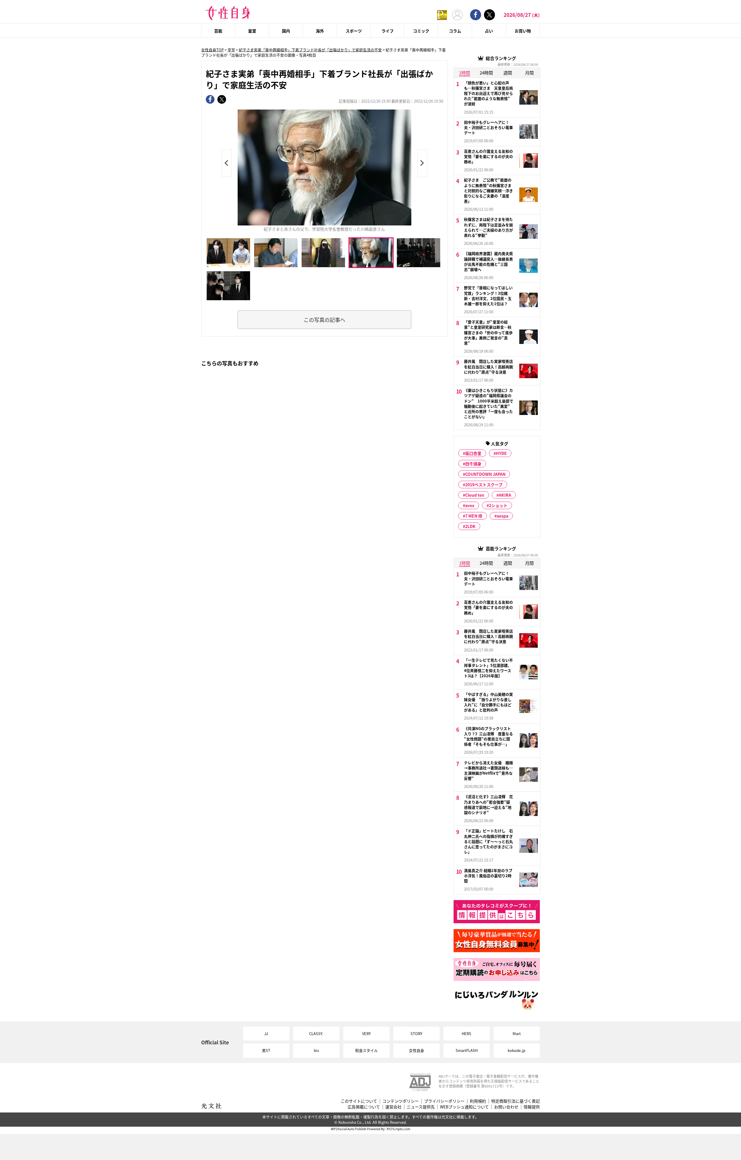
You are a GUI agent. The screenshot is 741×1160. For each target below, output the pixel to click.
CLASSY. (316, 1033)
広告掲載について (364, 1107)
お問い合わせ (506, 1107)
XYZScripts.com (398, 1128)
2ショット (498, 505)
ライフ (387, 31)
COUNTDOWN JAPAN (485, 474)
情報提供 (532, 1107)
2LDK (470, 526)
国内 (286, 31)
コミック (421, 31)
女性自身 (416, 1050)
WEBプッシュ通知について (464, 1107)
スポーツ (354, 31)
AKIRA (505, 495)
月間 (529, 73)
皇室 (252, 31)
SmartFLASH (467, 1050)
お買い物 (523, 31)
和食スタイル (366, 1050)
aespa (502, 516)
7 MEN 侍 (473, 516)
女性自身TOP (212, 49)
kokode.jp (516, 1050)
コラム (455, 31)
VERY (366, 1033)
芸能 (218, 31)
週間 (507, 73)
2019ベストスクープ (483, 484)
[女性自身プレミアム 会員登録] (442, 14)
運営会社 (393, 1107)
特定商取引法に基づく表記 (515, 1101)
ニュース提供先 (421, 1107)
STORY (416, 1033)
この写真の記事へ (324, 319)
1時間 (464, 73)
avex (469, 505)
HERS (466, 1033)
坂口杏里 (473, 453)
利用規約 (478, 1101)
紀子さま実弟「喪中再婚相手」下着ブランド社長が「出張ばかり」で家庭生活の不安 (310, 49)
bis (316, 1050)
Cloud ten (474, 495)
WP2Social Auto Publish (348, 1128)
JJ (266, 1033)
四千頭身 (473, 464)
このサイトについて (359, 1101)
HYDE (501, 453)
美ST (266, 1050)
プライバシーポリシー (444, 1101)
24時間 (486, 73)
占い (489, 31)
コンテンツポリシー (400, 1101)
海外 (320, 31)
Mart (517, 1033)
